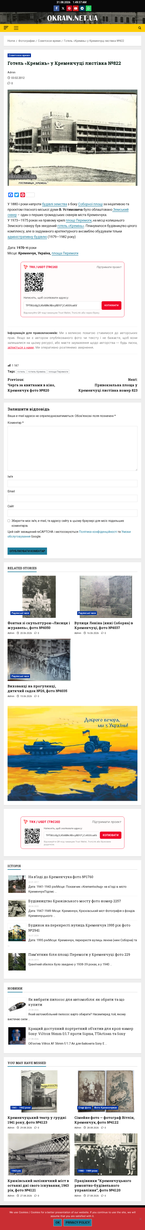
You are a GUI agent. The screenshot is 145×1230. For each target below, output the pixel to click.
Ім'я (10, 476)
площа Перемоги (65, 253)
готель (21, 371)
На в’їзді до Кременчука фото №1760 (60, 876)
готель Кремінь (37, 371)
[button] (6, 27)
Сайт (11, 506)
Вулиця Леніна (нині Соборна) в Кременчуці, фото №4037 (103, 625)
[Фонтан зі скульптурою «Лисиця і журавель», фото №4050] (39, 597)
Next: (107, 385)
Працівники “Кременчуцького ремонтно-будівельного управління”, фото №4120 (102, 1185)
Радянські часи (20, 613)
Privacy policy (78, 1222)
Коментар (16, 422)
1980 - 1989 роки (87, 1171)
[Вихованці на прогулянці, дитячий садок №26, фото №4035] (39, 660)
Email (11, 491)
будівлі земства (54, 204)
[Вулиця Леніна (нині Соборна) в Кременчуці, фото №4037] (105, 597)
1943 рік (16, 1171)
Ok (58, 1222)
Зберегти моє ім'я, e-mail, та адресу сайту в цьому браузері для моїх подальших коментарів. (68, 523)
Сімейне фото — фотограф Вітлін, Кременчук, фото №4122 (104, 1120)
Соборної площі (90, 204)
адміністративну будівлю (27, 237)
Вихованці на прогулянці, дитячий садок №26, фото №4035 (37, 688)
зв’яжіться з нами (21, 347)
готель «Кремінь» (70, 226)
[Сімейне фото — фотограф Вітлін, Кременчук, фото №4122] (105, 1091)
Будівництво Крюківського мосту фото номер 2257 (74, 901)
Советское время (19, 55)
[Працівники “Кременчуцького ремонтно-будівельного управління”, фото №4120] (105, 1154)
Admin (11, 72)
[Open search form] (139, 28)
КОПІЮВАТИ (111, 305)
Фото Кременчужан (105, 1107)
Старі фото (84, 1107)
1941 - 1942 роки (21, 1107)
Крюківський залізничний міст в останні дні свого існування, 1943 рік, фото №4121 (38, 1185)
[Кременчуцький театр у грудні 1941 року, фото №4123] (39, 1091)
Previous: (31, 385)
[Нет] (140, 1219)
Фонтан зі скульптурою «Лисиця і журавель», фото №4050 (39, 625)
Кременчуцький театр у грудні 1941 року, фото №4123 (37, 1120)
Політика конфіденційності (98, 532)
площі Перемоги (79, 220)
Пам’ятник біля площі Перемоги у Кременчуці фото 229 (79, 954)
